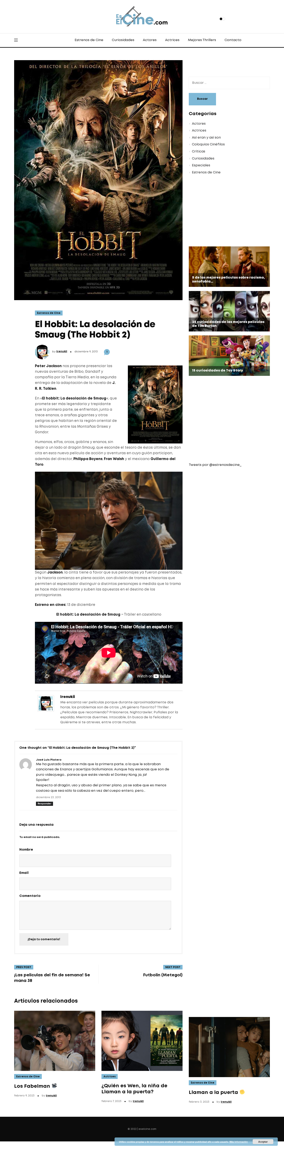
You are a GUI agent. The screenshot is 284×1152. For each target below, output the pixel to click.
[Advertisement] (226, 211)
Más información (239, 1141)
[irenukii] (45, 702)
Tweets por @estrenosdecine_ (215, 464)
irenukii (61, 351)
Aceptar (263, 1141)
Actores (150, 40)
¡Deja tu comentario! (44, 939)
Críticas (198, 151)
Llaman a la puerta (214, 1092)
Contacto (233, 40)
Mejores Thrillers (202, 40)
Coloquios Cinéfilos (208, 144)
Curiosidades (123, 40)
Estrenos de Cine (89, 40)
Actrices (172, 40)
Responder (44, 804)
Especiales (201, 165)
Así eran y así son (206, 137)
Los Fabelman (32, 1086)
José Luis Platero (48, 760)
